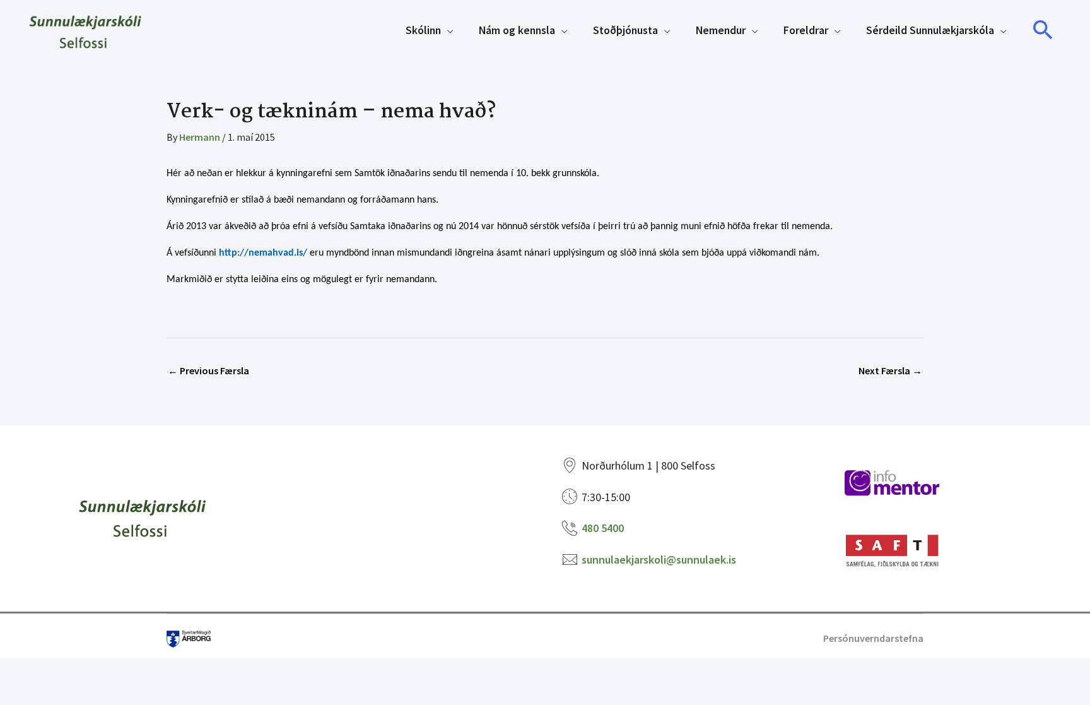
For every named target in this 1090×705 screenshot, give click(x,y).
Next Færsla (890, 370)
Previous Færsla (208, 370)
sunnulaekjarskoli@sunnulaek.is (659, 559)
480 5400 (603, 528)
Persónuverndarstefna (873, 638)
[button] (1043, 30)
